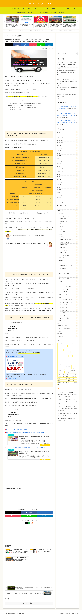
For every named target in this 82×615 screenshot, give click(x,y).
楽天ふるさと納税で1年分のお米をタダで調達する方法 (67, 95)
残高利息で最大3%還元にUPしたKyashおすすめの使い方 (67, 88)
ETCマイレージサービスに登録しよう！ (16, 109)
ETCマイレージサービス (10, 488)
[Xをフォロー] (26, 523)
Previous (4, 22)
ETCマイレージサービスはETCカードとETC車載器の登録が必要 (22, 107)
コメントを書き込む (29, 603)
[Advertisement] (29, 121)
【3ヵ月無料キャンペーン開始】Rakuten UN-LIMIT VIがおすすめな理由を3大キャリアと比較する (67, 64)
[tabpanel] (12, 22)
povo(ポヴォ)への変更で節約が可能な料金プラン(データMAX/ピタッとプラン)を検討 (67, 72)
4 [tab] (43, 29)
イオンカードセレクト (13, 378)
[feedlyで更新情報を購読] (29, 523)
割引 (20, 488)
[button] (76, 53)
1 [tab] (38, 29)
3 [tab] (42, 29)
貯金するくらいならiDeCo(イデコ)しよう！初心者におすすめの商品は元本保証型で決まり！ (67, 81)
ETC (17, 488)
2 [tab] (40, 29)
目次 (23, 100)
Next (77, 22)
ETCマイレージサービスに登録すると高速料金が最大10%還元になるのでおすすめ (25, 103)
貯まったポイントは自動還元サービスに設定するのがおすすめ (21, 105)
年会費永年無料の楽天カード (15, 356)
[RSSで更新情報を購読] (32, 523)
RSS (60, 388)
